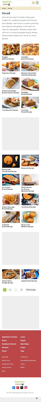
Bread (10, 8)
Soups (22, 347)
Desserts (5, 347)
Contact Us (24, 357)
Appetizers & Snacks (9, 337)
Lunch (22, 337)
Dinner (4, 351)
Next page (31, 290)
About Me (5, 357)
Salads (22, 340)
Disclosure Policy (7, 364)
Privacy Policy (6, 367)
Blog (3, 371)
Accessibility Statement (28, 360)
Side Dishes (24, 344)
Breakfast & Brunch (9, 344)
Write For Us (6, 360)
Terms (22, 364)
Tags (22, 351)
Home (4, 8)
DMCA (22, 367)
